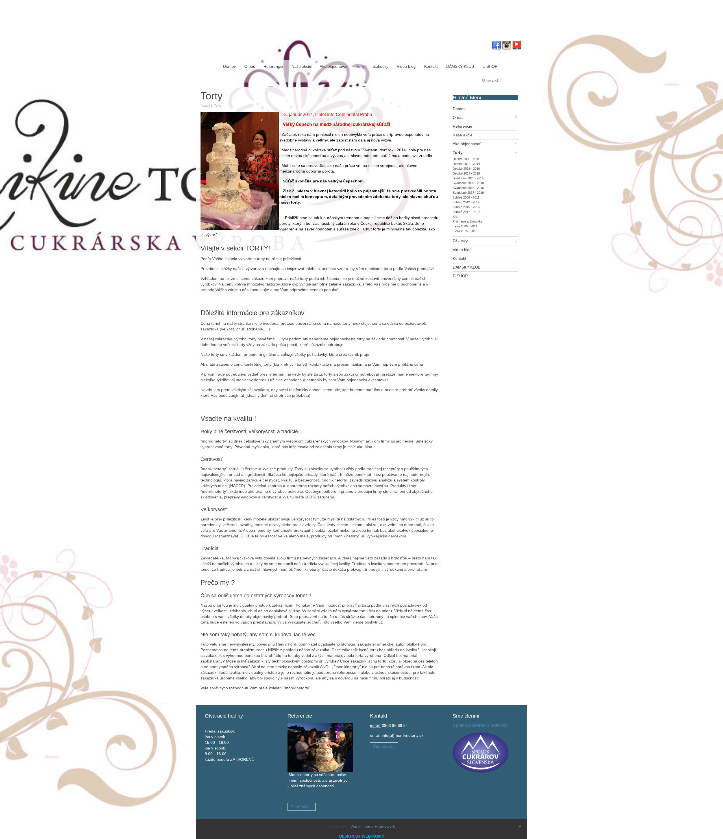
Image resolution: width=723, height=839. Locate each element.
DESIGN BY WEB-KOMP (361, 836)
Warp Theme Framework (372, 826)
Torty (217, 105)
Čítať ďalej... (302, 807)
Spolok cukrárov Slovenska (480, 725)
